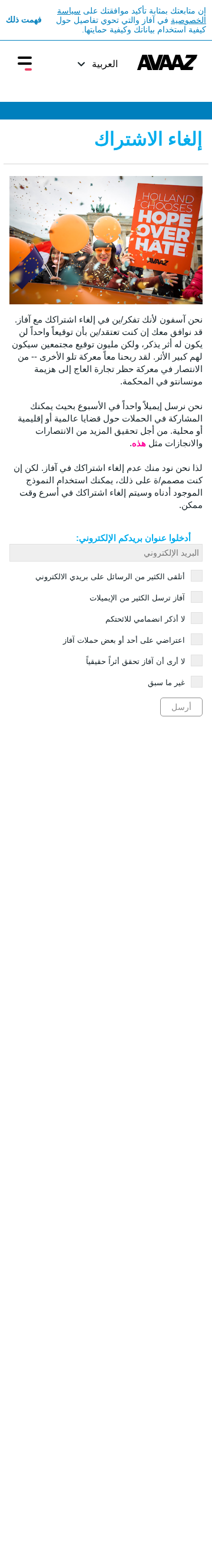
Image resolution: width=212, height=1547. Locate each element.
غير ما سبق (166, 682)
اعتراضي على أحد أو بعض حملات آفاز (124, 640)
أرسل (181, 707)
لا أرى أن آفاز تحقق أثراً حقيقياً (135, 661)
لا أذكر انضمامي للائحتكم (145, 619)
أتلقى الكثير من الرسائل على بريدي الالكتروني (110, 576)
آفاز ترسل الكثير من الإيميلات (137, 597)
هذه (139, 443)
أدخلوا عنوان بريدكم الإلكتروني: (133, 538)
